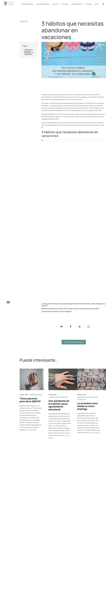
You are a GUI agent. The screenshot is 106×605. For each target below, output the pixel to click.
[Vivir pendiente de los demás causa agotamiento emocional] (62, 381)
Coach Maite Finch (76, 4)
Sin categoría (81, 399)
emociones (94, 397)
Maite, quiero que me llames (74, 342)
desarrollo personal (36, 395)
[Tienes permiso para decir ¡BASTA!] (34, 381)
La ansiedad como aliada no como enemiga (87, 406)
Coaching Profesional (42, 4)
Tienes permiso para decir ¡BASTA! (30, 400)
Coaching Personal (27, 4)
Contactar (89, 4)
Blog (96, 4)
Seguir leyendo (32, 430)
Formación (55, 4)
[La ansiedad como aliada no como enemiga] (91, 381)
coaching (52, 397)
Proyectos (65, 4)
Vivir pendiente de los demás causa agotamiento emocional (58, 405)
